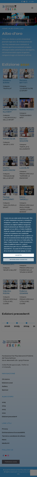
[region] (18, 238)
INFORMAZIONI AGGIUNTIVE (18, 259)
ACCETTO (18, 255)
